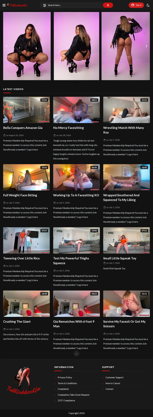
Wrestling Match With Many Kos (123, 130)
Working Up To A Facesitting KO (76, 195)
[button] (6, 46)
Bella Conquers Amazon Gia (22, 127)
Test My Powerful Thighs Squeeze (71, 260)
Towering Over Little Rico (21, 258)
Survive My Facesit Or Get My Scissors (124, 324)
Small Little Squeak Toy (119, 258)
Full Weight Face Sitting (20, 195)
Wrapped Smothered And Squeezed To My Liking (121, 197)
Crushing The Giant (17, 321)
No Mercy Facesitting (68, 127)
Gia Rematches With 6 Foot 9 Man (73, 324)
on (15, 135)
